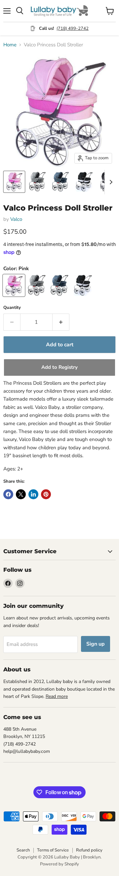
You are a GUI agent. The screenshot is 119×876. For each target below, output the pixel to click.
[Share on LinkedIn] (33, 494)
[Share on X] (21, 494)
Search (23, 850)
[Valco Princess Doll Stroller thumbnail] (14, 181)
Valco (16, 219)
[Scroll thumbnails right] (109, 182)
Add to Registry (59, 367)
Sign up (95, 644)
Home (10, 45)
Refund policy (89, 850)
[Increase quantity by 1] (61, 322)
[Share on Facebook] (8, 494)
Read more (57, 696)
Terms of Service (53, 850)
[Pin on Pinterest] (46, 494)
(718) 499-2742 (73, 28)
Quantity (12, 307)
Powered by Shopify (59, 864)
